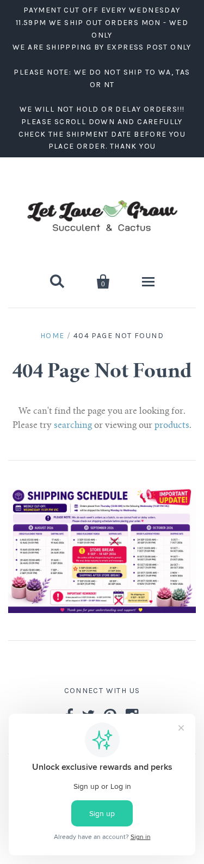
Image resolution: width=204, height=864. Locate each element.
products (171, 425)
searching (73, 425)
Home (52, 335)
